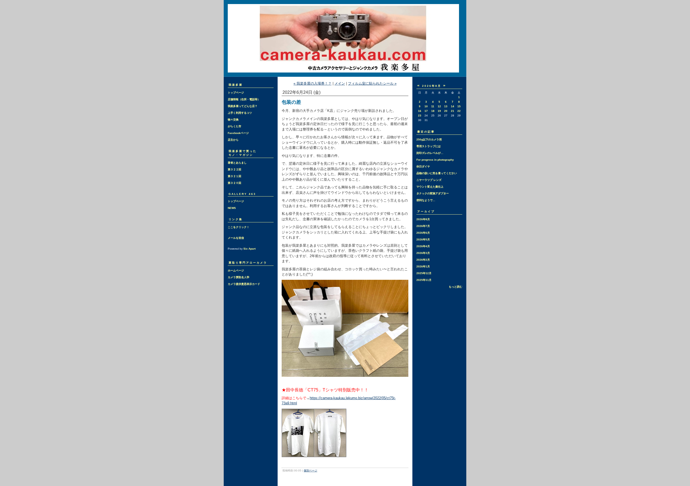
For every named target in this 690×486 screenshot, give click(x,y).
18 (432, 110)
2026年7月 (423, 226)
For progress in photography (435, 159)
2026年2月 (423, 259)
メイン (339, 83)
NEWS (232, 207)
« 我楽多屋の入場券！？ (313, 83)
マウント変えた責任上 (429, 186)
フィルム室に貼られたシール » (372, 83)
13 (445, 106)
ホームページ (236, 270)
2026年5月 (423, 239)
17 (426, 110)
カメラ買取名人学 (238, 277)
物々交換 (233, 119)
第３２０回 (234, 182)
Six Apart (249, 248)
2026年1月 (423, 266)
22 (459, 110)
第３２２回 (234, 169)
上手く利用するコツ (240, 112)
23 (419, 115)
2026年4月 (423, 246)
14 (452, 106)
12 (439, 106)
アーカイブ (426, 211)
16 (419, 110)
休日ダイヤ (423, 166)
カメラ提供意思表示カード (244, 283)
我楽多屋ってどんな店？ (242, 106)
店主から (233, 139)
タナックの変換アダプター (432, 193)
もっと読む (455, 286)
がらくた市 (234, 126)
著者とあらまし (237, 162)
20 (445, 110)
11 (432, 106)
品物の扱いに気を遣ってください (436, 173)
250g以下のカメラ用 (429, 139)
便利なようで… (425, 200)
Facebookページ (238, 133)
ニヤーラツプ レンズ (428, 179)
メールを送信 (236, 237)
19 (439, 110)
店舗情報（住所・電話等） (244, 99)
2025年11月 (424, 279)
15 (459, 106)
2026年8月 (423, 219)
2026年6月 (423, 232)
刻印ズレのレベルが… (429, 152)
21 (452, 110)
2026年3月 (423, 252)
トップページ (236, 92)
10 (426, 106)
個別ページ (310, 470)
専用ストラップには (428, 146)
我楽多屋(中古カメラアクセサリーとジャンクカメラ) (345, 38)
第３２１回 (234, 176)
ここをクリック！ (238, 227)
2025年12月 (424, 273)
